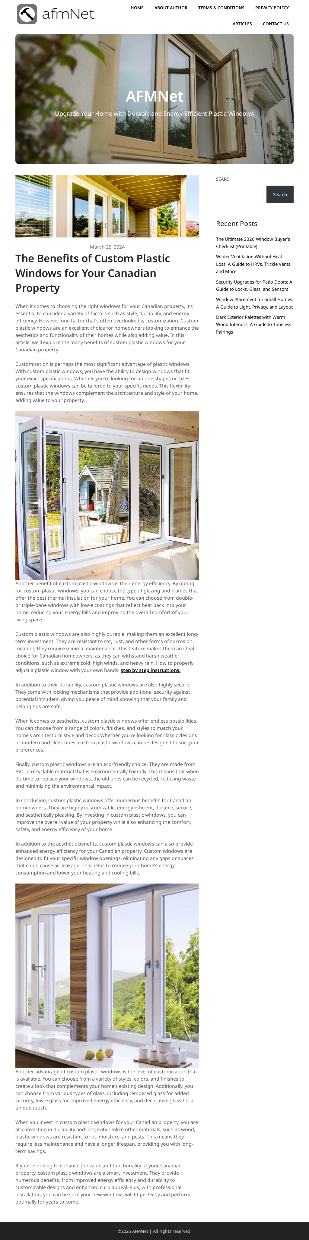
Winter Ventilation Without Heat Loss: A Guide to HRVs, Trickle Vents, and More (253, 263)
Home (137, 8)
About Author (170, 8)
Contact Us (276, 24)
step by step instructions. (150, 670)
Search (224, 179)
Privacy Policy (272, 8)
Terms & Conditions (221, 8)
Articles (242, 24)
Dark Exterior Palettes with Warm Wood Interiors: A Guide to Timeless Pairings (253, 324)
